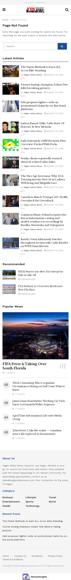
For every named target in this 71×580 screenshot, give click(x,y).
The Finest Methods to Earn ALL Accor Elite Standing (32, 521)
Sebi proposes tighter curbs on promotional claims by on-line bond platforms (43, 106)
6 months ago (28, 294)
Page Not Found (19, 20)
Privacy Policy (55, 556)
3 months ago (28, 279)
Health (6, 506)
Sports (30, 501)
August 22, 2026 (54, 75)
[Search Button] (62, 46)
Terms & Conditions (12, 559)
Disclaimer (37, 556)
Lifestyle (31, 497)
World (52, 501)
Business (7, 497)
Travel (52, 497)
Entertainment (11, 501)
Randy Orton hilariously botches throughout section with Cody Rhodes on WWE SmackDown (44, 243)
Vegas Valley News (33, 75)
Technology (32, 506)
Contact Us (20, 556)
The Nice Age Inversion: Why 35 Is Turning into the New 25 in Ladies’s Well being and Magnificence (43, 179)
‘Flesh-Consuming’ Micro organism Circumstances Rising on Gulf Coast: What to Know (38, 386)
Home (5, 20)
